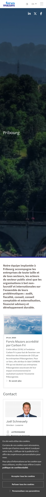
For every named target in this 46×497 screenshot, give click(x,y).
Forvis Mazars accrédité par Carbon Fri (22, 343)
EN (33, 3)
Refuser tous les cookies (23, 484)
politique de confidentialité (15, 467)
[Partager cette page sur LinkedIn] (29, 13)
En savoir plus (15, 380)
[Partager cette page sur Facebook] (41, 13)
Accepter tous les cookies (23, 476)
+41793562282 (17, 432)
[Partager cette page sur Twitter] (35, 13)
